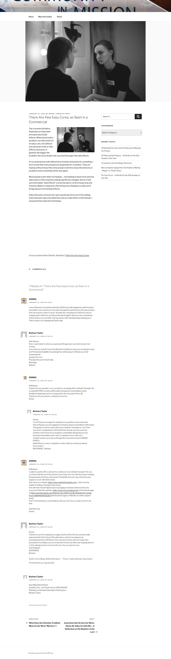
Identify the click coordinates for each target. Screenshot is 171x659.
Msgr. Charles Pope (59, 114)
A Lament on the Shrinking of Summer (116, 163)
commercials (39, 269)
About (59, 17)
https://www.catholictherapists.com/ (62, 482)
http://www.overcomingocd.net (65, 490)
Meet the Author (45, 17)
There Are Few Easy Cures (77, 255)
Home (31, 17)
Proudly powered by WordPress (40, 653)
